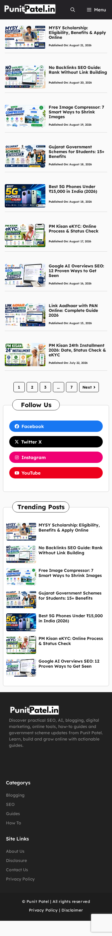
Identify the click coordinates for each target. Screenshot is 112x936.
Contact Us (17, 869)
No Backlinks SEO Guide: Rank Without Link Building (78, 70)
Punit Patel (38, 901)
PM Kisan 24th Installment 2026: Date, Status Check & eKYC (77, 350)
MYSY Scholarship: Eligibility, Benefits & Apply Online (77, 32)
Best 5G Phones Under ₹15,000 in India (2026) (73, 189)
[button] (73, 9)
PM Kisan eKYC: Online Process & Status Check (74, 229)
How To (13, 823)
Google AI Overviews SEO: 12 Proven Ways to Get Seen (76, 270)
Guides (13, 813)
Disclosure (16, 860)
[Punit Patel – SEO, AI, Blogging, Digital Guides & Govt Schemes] (29, 9)
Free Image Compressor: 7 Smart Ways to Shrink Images (76, 111)
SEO (10, 804)
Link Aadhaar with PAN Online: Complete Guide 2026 (73, 310)
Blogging (15, 795)
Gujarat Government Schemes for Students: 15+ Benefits (76, 151)
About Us (15, 851)
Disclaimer (72, 910)
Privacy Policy (20, 879)
